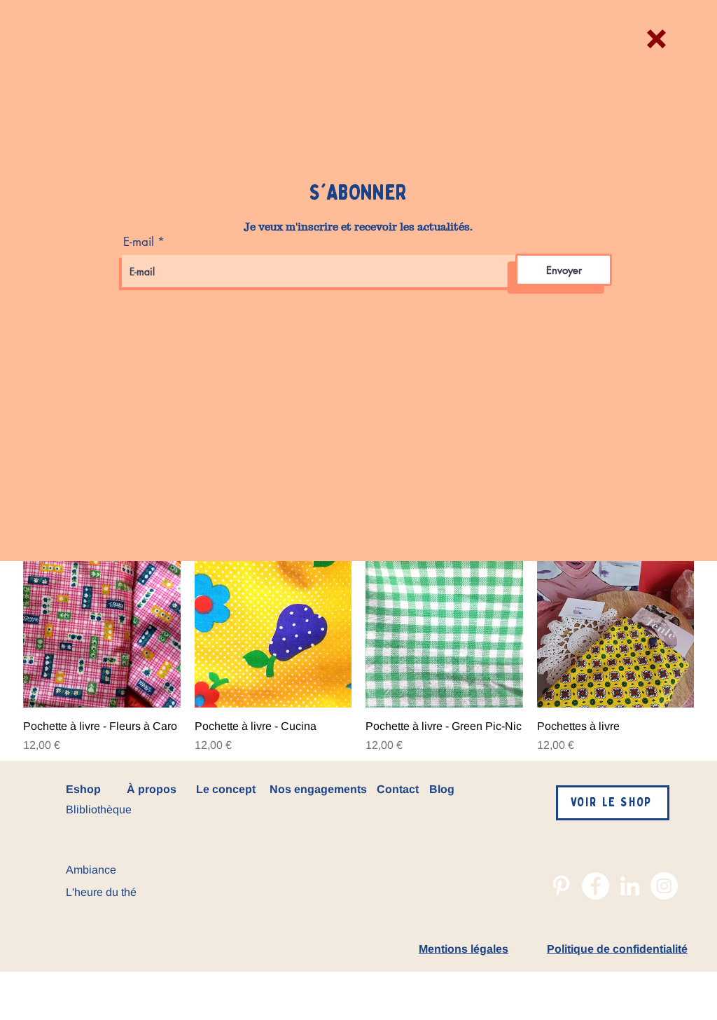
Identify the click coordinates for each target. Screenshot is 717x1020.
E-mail (138, 242)
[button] (656, 39)
